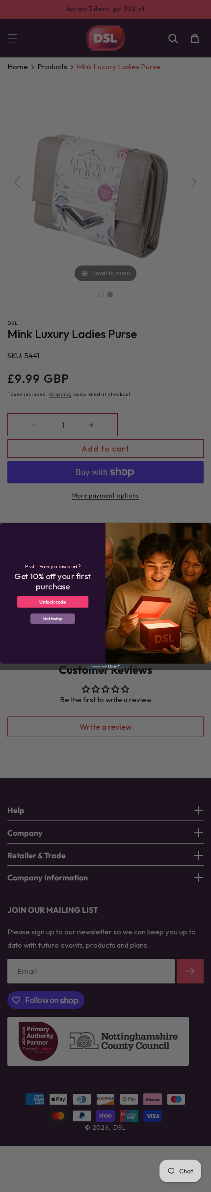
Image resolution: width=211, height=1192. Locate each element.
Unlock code (52, 602)
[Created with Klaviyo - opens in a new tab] (105, 666)
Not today (52, 618)
